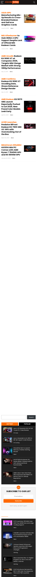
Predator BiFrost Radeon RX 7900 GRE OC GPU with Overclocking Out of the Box (11, 128)
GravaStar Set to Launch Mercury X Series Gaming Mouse (21, 449)
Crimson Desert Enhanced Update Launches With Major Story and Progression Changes (22, 547)
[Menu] (2, 2)
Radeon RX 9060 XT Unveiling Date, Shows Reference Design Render (10, 84)
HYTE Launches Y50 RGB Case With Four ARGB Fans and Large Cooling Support (23, 523)
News (11, 28)
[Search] (34, 2)
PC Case (15, 433)
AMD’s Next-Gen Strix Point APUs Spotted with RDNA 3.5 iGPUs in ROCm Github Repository (22, 475)
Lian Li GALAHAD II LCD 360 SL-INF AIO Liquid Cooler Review (23, 439)
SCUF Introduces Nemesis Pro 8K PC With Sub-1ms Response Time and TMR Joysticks (23, 571)
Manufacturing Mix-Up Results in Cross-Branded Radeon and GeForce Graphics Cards (11, 18)
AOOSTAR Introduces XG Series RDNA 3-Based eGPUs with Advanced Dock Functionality (22, 462)
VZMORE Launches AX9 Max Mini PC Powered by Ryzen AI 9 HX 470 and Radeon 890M (23, 534)
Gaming (15, 552)
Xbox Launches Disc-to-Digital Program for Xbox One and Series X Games (23, 559)
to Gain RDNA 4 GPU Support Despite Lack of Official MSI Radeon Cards (11, 40)
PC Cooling (16, 442)
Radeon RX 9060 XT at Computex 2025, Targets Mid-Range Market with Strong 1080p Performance (11, 62)
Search (3, 414)
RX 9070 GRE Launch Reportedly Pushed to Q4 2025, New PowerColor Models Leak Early (11, 105)
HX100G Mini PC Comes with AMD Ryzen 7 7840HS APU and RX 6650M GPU (11, 150)
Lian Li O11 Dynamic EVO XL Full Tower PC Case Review (23, 429)
